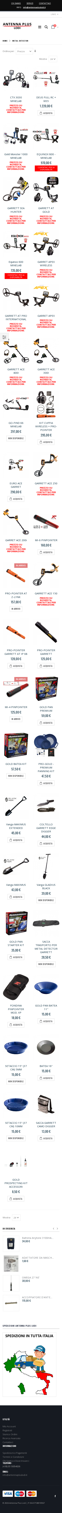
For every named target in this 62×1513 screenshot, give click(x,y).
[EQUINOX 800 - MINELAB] (46, 135)
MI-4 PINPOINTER (16, 707)
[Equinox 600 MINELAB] (16, 243)
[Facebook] (55, 1496)
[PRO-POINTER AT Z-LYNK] (16, 575)
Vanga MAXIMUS (16, 884)
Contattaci (8, 1442)
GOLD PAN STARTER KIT (16, 943)
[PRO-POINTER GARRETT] (46, 631)
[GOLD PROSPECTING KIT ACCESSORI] (16, 1161)
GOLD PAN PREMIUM (46, 708)
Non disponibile (16, 438)
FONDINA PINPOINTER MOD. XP (16, 1009)
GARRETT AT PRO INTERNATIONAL (16, 317)
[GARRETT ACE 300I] (46, 351)
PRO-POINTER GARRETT (46, 651)
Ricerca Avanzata (11, 1438)
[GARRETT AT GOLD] (46, 189)
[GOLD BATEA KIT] (16, 745)
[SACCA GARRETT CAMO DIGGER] (46, 1104)
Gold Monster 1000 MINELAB (16, 155)
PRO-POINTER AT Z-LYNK (16, 595)
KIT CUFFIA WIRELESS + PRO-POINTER (46, 426)
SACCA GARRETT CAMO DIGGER (46, 1124)
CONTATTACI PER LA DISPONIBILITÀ (46, 168)
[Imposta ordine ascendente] (35, 51)
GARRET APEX (46, 315)
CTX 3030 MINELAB (16, 99)
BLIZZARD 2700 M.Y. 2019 (37, 1238)
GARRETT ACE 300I (46, 371)
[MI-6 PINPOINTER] (46, 521)
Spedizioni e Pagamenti (15, 1452)
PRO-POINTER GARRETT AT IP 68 (15, 651)
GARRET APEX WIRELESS (46, 263)
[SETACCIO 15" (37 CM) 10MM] (16, 1104)
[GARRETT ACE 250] (46, 465)
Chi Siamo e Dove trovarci (16, 1460)
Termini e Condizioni (13, 1456)
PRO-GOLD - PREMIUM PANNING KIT (46, 767)
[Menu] (39, 27)
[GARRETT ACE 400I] (16, 351)
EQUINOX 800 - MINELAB (46, 155)
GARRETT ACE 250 (46, 483)
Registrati (7, 1430)
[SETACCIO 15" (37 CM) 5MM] (16, 1047)
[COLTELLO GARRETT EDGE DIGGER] (46, 806)
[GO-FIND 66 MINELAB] (16, 404)
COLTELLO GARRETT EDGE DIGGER (46, 828)
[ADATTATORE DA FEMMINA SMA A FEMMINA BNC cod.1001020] (11, 1283)
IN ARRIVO (16, 608)
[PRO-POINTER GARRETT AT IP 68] (16, 631)
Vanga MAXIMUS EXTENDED (16, 826)
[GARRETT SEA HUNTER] (16, 189)
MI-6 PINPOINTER (46, 540)
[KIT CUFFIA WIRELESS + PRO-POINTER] (46, 404)
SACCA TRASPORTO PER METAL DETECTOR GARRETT (46, 947)
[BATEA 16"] (46, 1047)
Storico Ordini (10, 1434)
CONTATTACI (45, 3)
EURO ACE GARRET (16, 485)
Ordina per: (8, 51)
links (53, 14)
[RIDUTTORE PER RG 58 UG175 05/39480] (11, 1303)
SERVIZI (30, 3)
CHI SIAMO (16, 3)
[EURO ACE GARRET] (16, 465)
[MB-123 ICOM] (11, 1263)
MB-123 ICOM (30, 1257)
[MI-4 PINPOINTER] (16, 688)
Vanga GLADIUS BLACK (46, 886)
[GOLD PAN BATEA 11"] (46, 987)
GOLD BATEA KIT (16, 764)
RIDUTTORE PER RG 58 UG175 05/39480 (38, 1297)
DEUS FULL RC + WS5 (46, 99)
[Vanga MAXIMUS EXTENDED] (16, 806)
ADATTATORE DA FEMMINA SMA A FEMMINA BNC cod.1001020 (38, 1277)
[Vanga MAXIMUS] (16, 866)
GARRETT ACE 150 (46, 593)
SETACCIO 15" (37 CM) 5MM (16, 1067)
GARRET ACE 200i (16, 540)
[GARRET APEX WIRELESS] (46, 243)
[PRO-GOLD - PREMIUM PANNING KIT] (46, 745)
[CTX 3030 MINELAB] (16, 79)
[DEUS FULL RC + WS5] (46, 79)
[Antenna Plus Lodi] (17, 26)
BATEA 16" (46, 1066)
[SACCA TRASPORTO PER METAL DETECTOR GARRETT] (46, 923)
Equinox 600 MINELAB (16, 263)
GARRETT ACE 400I (16, 371)
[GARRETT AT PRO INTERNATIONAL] (16, 297)
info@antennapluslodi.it (34, 7)
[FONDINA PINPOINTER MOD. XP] (16, 987)
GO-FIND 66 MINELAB (16, 424)
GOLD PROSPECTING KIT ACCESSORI (16, 1183)
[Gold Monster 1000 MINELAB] (16, 135)
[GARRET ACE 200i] (16, 521)
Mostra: (43, 59)
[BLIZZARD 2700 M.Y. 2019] (11, 1244)
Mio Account (9, 1426)
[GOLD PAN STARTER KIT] (16, 923)
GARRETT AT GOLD (46, 209)
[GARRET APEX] (46, 297)
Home (5, 40)
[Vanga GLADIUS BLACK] (46, 866)
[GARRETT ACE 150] (46, 575)
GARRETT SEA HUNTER (15, 209)
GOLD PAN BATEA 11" (46, 1007)
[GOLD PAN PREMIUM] (46, 688)
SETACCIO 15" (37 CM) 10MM (16, 1124)
